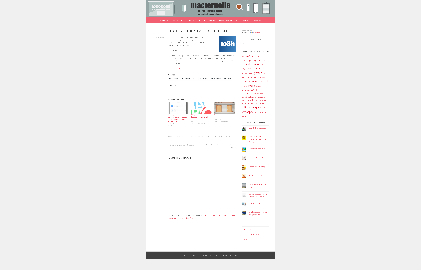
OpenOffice (245, 97)
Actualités (164, 20)
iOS (266, 81)
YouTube (264, 112)
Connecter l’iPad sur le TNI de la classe (182, 145)
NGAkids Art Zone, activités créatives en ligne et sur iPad (220, 146)
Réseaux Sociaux (225, 20)
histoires (258, 77)
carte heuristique (261, 57)
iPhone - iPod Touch (226, 137)
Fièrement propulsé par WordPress (197, 255)
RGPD (254, 100)
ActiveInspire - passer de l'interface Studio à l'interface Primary (258, 139)
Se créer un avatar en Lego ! (257, 167)
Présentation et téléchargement (179, 69)
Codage (212, 20)
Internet (261, 81)
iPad (218, 137)
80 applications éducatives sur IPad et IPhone (200, 117)
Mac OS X (253, 90)
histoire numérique (249, 77)
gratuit (258, 73)
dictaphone (245, 69)
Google (251, 73)
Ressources (257, 20)
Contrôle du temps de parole (258, 128)
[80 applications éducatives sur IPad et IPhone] (201, 108)
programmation (247, 100)
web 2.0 (262, 108)
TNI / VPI (202, 20)
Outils (245, 20)
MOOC (258, 93)
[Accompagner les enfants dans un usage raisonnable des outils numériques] (178, 108)
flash (246, 73)
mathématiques (249, 93)
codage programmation (255, 60)
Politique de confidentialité (250, 234)
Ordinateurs (177, 20)
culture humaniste (251, 64)
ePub (243, 73)
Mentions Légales (247, 229)
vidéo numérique (250, 107)
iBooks (263, 77)
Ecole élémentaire (199, 137)
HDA (264, 73)
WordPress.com (231, 255)
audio (253, 56)
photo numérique (255, 97)
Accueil (244, 224)
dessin (262, 65)
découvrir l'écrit (259, 68)
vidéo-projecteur (258, 103)
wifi (253, 112)
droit (249, 69)
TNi (250, 103)
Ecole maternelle (211, 137)
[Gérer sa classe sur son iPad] (224, 108)
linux (256, 86)
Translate (257, 33)
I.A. (237, 20)
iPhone (251, 85)
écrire (244, 116)
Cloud (243, 60)
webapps (247, 112)
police (263, 97)
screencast (260, 100)
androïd (246, 56)
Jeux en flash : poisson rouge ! (258, 149)
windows (257, 112)
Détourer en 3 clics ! (255, 203)
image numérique (250, 80)
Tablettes (190, 20)
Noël (261, 94)
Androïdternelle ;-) (188, 137)
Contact (244, 240)
